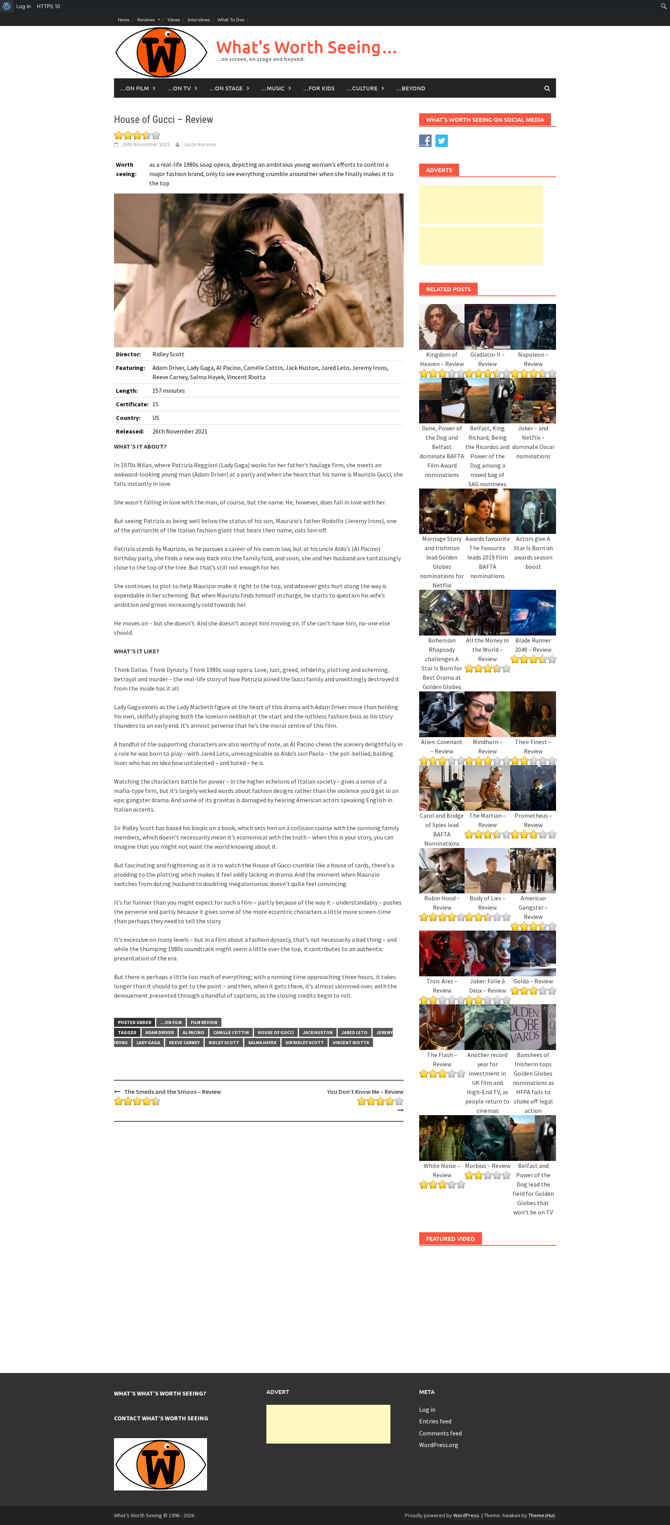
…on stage (226, 88)
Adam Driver (159, 1032)
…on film (134, 88)
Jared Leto (355, 1032)
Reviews (146, 19)
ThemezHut (541, 1515)
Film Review (204, 1022)
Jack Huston (318, 1032)
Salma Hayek (262, 1042)
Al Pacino (193, 1032)
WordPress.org (438, 1445)
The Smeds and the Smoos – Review (172, 1091)
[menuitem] (7, 6)
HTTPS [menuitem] (48, 6)
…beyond (410, 88)
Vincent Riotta (351, 1042)
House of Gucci (276, 1032)
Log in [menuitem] (23, 6)
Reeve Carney (184, 1042)
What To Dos (231, 19)
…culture (362, 88)
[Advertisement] (481, 204)
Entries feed (435, 1421)
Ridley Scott (224, 1042)
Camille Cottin (231, 1032)
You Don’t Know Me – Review (365, 1091)
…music (273, 88)
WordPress (466, 1515)
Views (174, 19)
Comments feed (440, 1433)
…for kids (319, 88)
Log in (427, 1409)
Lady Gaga (148, 1042)
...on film (171, 1022)
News (124, 19)
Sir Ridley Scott (304, 1042)
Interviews (199, 19)
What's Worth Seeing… (307, 46)
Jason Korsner (200, 144)
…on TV (179, 88)
